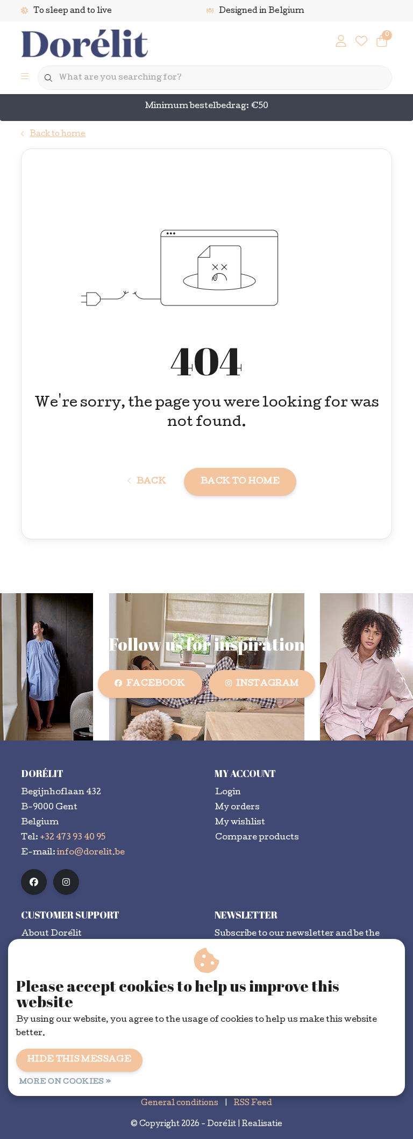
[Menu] (25, 78)
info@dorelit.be (91, 853)
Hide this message (79, 1060)
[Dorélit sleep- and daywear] (87, 44)
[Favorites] (361, 43)
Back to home (240, 482)
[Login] (341, 43)
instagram (267, 684)
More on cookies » (65, 1082)
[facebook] (34, 882)
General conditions (179, 1103)
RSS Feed (253, 1103)
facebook (156, 684)
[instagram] (66, 882)
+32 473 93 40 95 (72, 838)
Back (151, 482)
